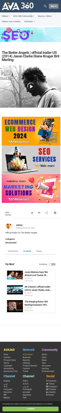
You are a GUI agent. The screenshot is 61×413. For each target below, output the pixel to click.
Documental (10, 242)
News (44, 360)
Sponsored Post (11, 371)
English (7, 381)
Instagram (52, 386)
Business (27, 357)
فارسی (26, 386)
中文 (5, 386)
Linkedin (52, 392)
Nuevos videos (45, 16)
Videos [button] (5, 16)
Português (27, 389)
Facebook (27, 251)
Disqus (39, 251)
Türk (25, 398)
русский (26, 392)
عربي (6, 384)
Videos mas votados (11, 21)
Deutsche (8, 392)
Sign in (54, 6)
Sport (44, 357)
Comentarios (13, 251)
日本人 (26, 381)
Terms (6, 363)
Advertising (9, 368)
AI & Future (27, 354)
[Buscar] (45, 6)
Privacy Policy (10, 360)
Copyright (8, 366)
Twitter (51, 384)
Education (46, 366)
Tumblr (51, 395)
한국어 (26, 384)
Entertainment (48, 371)
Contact (7, 357)
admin (19, 225)
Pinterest (52, 389)
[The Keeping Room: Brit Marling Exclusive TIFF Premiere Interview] (15, 306)
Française (8, 389)
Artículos (28, 21)
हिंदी (5, 395)
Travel (25, 371)
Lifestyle (26, 363)
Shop (6, 354)
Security (26, 360)
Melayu (7, 398)
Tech (44, 363)
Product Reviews (30, 366)
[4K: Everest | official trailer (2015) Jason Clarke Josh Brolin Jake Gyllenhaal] (15, 289)
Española (27, 395)
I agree (30, 408)
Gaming (45, 368)
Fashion (26, 368)
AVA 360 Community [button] (23, 16)
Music (44, 354)
